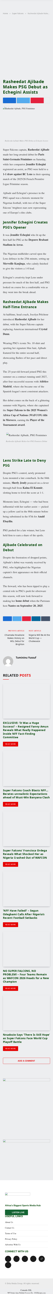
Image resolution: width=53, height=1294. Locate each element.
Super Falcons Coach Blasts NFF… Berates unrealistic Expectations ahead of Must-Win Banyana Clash (26, 794)
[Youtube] (25, 1259)
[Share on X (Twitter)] (23, 100)
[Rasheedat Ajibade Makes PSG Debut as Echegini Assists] (26, 122)
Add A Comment (26, 1060)
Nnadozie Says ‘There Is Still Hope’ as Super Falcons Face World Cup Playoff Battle (26, 1038)
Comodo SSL (26, 1290)
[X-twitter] (16, 1259)
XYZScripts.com (40, 1293)
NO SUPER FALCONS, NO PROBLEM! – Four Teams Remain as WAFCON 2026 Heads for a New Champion (26, 976)
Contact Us (9, 1227)
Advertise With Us (12, 1244)
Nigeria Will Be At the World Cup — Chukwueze (39, 638)
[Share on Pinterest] (37, 100)
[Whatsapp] (8, 1265)
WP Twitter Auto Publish (16, 1293)
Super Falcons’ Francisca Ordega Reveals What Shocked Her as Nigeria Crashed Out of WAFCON (25, 854)
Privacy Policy (11, 1239)
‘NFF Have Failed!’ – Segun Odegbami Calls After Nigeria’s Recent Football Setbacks (24, 914)
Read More (10, 744)
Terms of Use (10, 1233)
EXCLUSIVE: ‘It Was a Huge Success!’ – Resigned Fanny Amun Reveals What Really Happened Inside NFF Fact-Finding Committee (25, 730)
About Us (9, 1222)
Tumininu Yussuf (26, 657)
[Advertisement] (26, 46)
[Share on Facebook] (9, 100)
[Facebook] (8, 1259)
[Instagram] (33, 1259)
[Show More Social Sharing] (47, 100)
